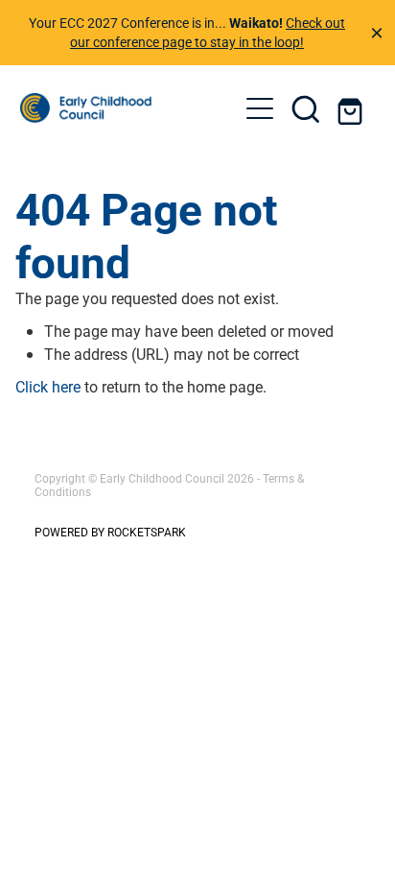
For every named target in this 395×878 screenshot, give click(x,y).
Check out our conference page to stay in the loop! (207, 32)
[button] (306, 108)
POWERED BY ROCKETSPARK (110, 531)
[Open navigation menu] (260, 108)
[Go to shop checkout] (352, 108)
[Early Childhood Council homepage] (129, 108)
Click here (48, 386)
